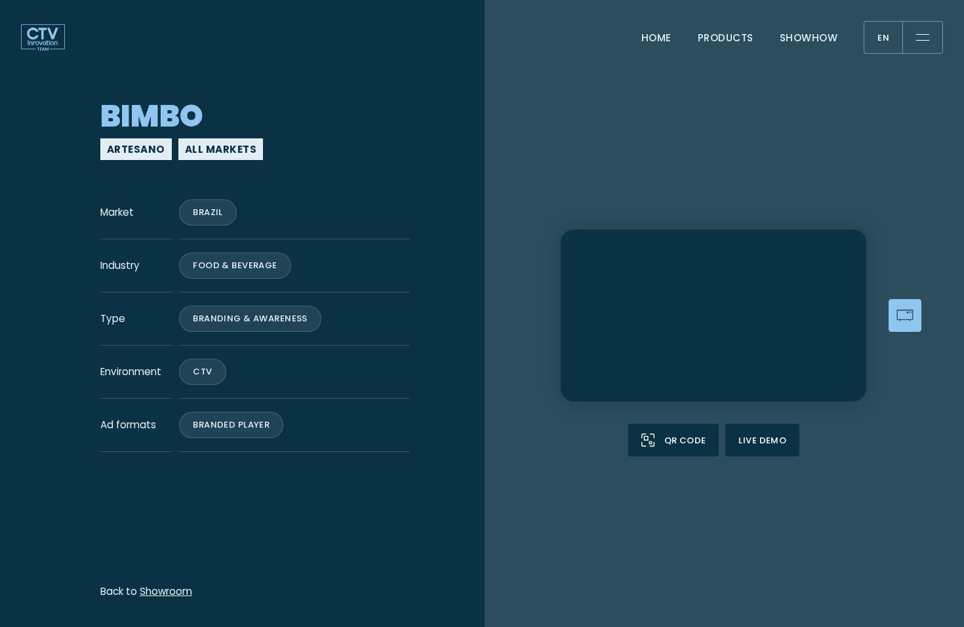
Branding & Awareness (250, 318)
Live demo (762, 440)
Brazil (208, 212)
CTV (202, 371)
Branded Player (231, 424)
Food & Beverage (235, 265)
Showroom (166, 591)
